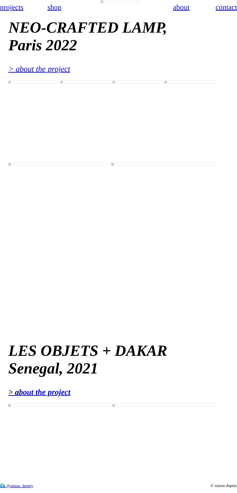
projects (11, 7)
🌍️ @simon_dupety (16, 485)
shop (54, 7)
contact (226, 7)
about (181, 7)
